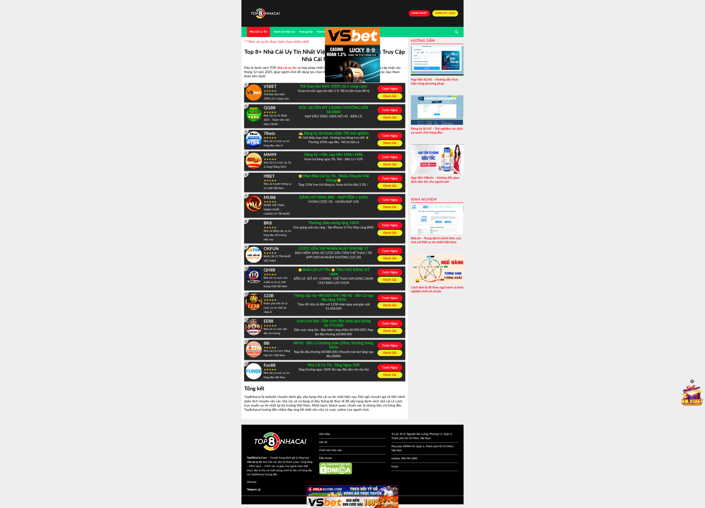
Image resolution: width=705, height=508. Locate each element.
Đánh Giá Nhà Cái (284, 31)
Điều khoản (325, 458)
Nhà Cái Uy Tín (258, 31)
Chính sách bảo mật (330, 450)
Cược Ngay (390, 88)
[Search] (456, 32)
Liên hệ (323, 442)
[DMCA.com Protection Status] (335, 468)
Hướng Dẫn (306, 31)
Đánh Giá (389, 96)
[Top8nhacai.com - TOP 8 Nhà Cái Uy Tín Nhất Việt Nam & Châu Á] (265, 13)
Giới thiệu (324, 434)
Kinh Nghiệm (324, 31)
